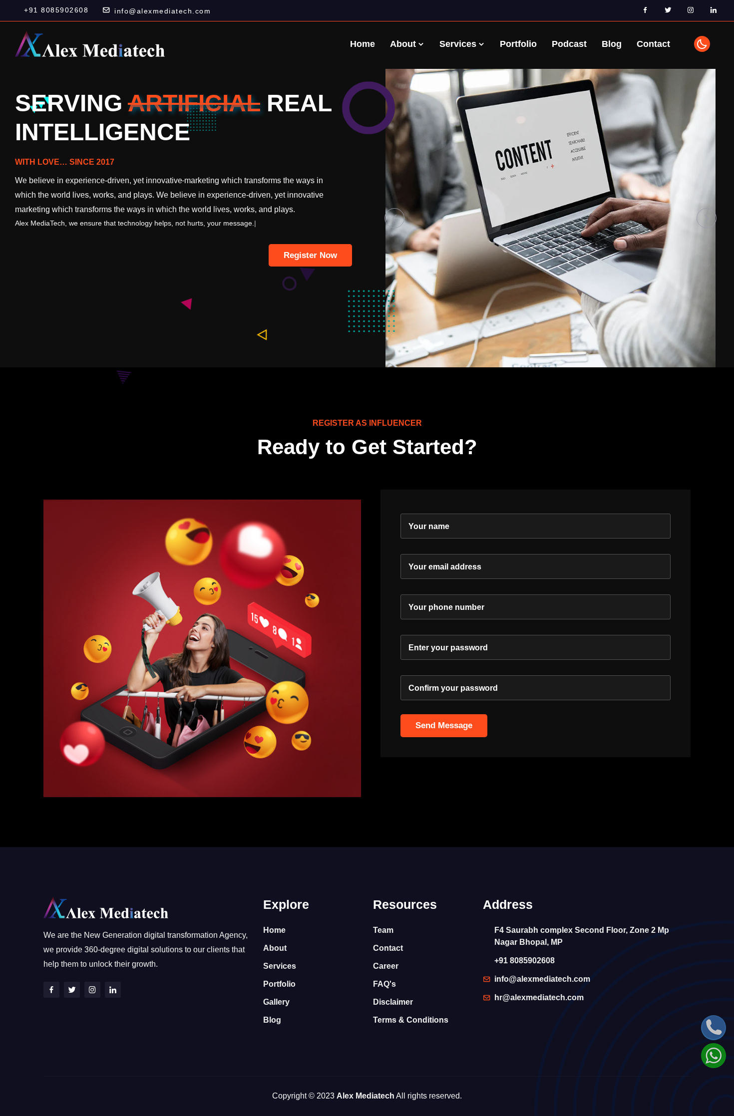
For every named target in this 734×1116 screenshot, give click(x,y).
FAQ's (384, 984)
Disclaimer (393, 1002)
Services (459, 44)
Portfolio (518, 44)
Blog (612, 44)
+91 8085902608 (56, 10)
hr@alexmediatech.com (539, 997)
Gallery (276, 1002)
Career (385, 966)
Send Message (443, 725)
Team (383, 930)
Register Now (310, 255)
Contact (653, 44)
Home (362, 44)
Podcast (569, 44)
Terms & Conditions (410, 1020)
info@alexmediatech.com (162, 11)
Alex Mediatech (365, 1096)
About (404, 44)
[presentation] (394, 218)
